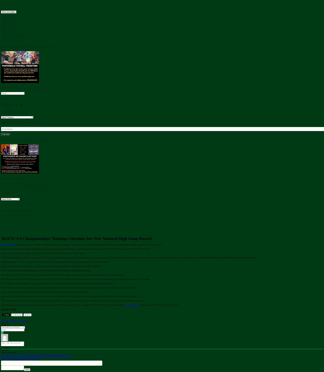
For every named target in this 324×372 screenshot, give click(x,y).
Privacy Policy (12, 39)
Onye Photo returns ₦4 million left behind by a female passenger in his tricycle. (32, 210)
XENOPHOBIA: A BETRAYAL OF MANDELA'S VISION (122, 227)
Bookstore (10, 19)
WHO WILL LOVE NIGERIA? (84, 227)
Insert (27, 370)
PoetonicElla (12, 229)
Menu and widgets (8, 12)
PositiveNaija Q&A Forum (16, 37)
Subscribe (5, 134)
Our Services (11, 30)
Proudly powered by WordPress (26, 359)
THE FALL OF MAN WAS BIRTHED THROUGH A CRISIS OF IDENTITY (38, 227)
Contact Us (10, 23)
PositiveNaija (6, 3)
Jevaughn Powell (132, 305)
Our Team (10, 32)
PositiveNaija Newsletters (16, 35)
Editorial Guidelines (14, 28)
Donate (9, 25)
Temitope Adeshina (8, 245)
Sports (25, 320)
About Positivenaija (14, 16)
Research (9, 41)
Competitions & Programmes (17, 21)
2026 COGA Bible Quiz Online (35, 184)
